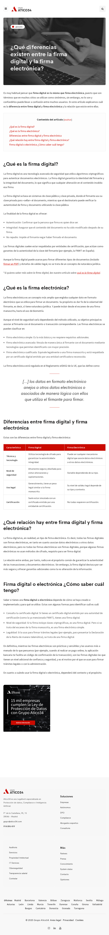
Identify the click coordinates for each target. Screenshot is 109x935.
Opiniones (64, 879)
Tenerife (51, 904)
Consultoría (65, 828)
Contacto (64, 874)
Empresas (64, 802)
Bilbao (53, 900)
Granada (66, 908)
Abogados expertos (69, 823)
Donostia (53, 908)
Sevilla (89, 900)
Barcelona (30, 900)
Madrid (17, 900)
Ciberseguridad (16, 868)
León (21, 904)
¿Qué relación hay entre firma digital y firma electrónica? (39, 140)
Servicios (13, 852)
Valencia (42, 900)
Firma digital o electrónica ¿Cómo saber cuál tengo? (36, 144)
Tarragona (79, 908)
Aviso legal (55, 920)
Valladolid (97, 904)
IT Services (14, 863)
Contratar (13, 878)
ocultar (67, 119)
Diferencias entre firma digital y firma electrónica (35, 135)
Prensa (63, 858)
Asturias (11, 904)
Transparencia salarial (18, 873)
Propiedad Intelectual (19, 857)
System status (66, 869)
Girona (85, 904)
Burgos (28, 908)
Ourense (63, 904)
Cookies (79, 920)
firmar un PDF (10, 264)
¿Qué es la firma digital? (22, 126)
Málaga (99, 900)
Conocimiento (66, 864)
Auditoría (13, 847)
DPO (62, 812)
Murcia (40, 904)
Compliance (65, 818)
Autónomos (65, 807)
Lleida (30, 904)
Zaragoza (65, 900)
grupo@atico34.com (12, 821)
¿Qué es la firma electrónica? (24, 131)
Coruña (74, 904)
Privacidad (68, 920)
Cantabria (40, 908)
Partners (63, 853)
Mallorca (78, 900)
